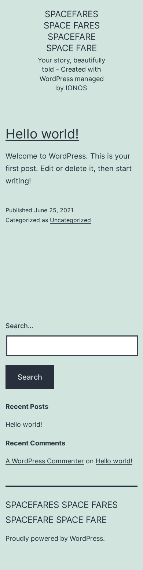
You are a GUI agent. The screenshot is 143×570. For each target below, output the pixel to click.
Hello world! (42, 134)
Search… (19, 326)
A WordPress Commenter (45, 461)
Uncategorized (70, 220)
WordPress (86, 538)
